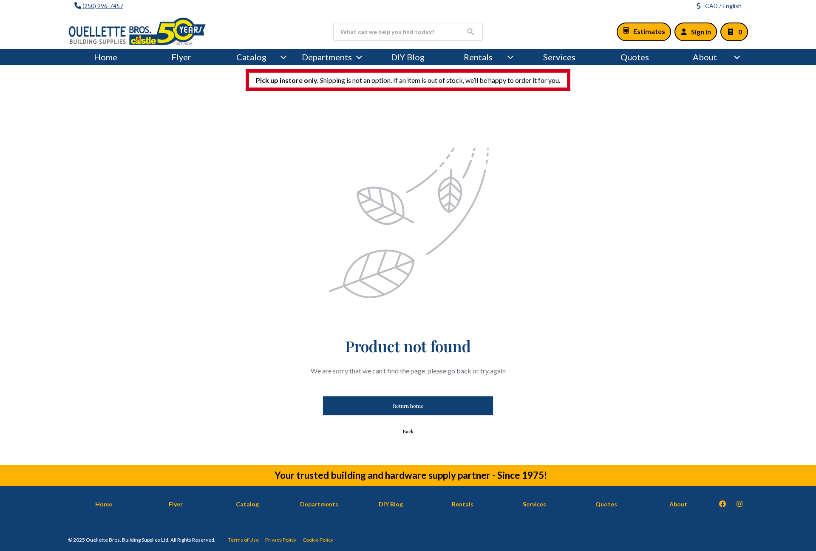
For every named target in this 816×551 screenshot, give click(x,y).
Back (408, 431)
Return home (408, 405)
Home (105, 57)
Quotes (634, 57)
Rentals (478, 57)
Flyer (181, 57)
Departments (327, 57)
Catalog (247, 504)
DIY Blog (408, 57)
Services (559, 57)
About (705, 57)
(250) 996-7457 (102, 6)
